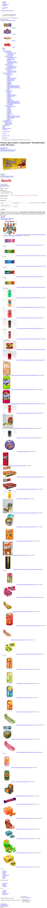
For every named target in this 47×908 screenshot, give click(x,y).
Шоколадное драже (11, 79)
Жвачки (13, 40)
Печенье (9, 75)
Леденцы (9, 81)
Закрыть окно (14, 17)
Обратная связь (13, 14)
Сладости (14, 34)
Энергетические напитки (12, 62)
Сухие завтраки (10, 104)
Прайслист (5, 886)
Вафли (8, 76)
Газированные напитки (12, 53)
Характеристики (3, 150)
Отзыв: (2, 202)
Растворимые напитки (11, 61)
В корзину (3, 216)
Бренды (4, 884)
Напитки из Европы (9, 56)
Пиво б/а (9, 60)
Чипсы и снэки (10, 100)
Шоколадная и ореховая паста (13, 86)
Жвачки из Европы (8, 123)
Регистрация (5, 7)
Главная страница (6, 131)
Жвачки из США (8, 122)
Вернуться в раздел (4, 149)
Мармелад (9, 82)
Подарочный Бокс (8, 120)
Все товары (5, 883)
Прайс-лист (5, 129)
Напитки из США (8, 52)
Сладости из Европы (9, 74)
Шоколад (9, 77)
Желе (8, 89)
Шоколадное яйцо (10, 80)
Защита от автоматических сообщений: (38, 202)
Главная (4, 1)
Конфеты (9, 84)
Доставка (4, 2)
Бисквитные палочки (11, 106)
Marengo (9, 69)
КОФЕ (4, 49)
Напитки (14, 27)
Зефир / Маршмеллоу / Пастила (13, 85)
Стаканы (4, 876)
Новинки (9, 128)
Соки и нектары (10, 55)
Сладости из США (8, 90)
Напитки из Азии (8, 64)
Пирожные (9, 83)
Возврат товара (6, 4)
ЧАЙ (4, 47)
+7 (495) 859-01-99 (4, 904)
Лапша (8, 119)
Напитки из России (9, 68)
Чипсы (8, 88)
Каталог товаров (4, 19)
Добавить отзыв (11, 176)
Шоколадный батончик (11, 78)
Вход (4, 8)
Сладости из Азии (8, 105)
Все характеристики (4, 185)
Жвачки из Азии (8, 124)
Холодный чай (10, 54)
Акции (13, 46)
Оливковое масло (6, 875)
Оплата (4, 3)
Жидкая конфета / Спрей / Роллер (13, 87)
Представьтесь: (16, 202)
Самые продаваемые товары (6, 219)
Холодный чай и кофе (11, 67)
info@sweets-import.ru (27, 897)
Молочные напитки (11, 59)
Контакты (5, 5)
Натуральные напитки (11, 70)
